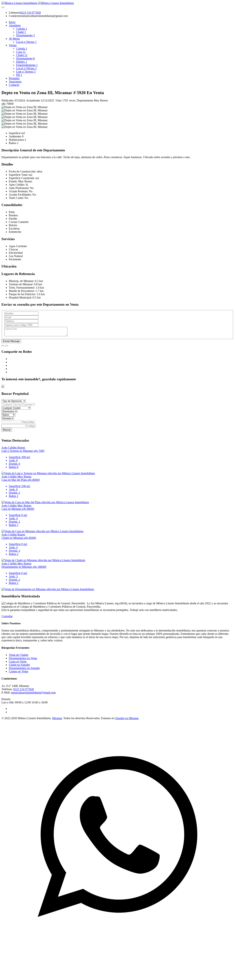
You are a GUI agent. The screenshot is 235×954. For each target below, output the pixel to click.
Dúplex (21, 61)
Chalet (21, 32)
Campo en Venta (18, 671)
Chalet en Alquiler (19, 664)
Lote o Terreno (26, 71)
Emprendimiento (27, 65)
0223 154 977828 (30, 12)
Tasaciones (15, 81)
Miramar (57, 718)
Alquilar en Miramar (127, 718)
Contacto (14, 84)
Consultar (7, 616)
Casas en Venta (17, 661)
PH (19, 75)
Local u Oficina (26, 41)
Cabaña (21, 28)
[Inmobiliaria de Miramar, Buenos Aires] (19, 3)
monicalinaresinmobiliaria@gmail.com (33, 692)
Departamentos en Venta (23, 658)
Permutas (14, 78)
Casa (21, 51)
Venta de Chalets (18, 654)
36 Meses (14, 38)
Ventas (13, 45)
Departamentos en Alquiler (24, 668)
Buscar (6, 429)
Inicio (12, 22)
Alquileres (15, 25)
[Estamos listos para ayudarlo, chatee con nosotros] (117, 950)
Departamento (25, 35)
